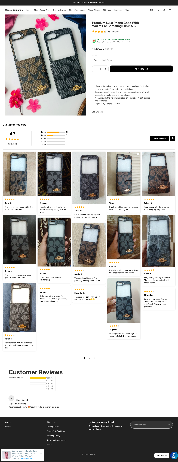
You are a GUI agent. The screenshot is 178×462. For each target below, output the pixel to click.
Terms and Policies (89, 454)
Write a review (160, 138)
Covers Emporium (17, 454)
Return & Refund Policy (56, 431)
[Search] (159, 10)
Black (96, 60)
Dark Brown (107, 60)
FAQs (49, 444)
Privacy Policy (53, 427)
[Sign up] (169, 424)
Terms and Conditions (56, 440)
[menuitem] (127, 10)
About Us (51, 422)
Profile (8, 427)
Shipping (99, 112)
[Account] (164, 10)
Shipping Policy (53, 435)
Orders (8, 422)
